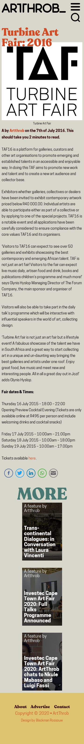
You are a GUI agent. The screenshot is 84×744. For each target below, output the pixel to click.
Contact (62, 707)
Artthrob (17, 131)
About (20, 707)
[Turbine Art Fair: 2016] (42, 82)
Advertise (40, 707)
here (32, 458)
